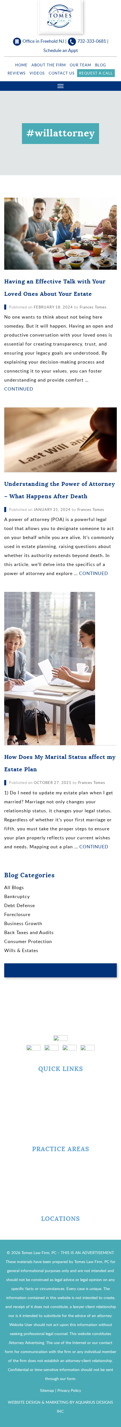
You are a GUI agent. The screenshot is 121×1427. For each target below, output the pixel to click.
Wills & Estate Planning (60, 1203)
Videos (37, 73)
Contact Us (62, 73)
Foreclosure (17, 914)
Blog (100, 64)
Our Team (80, 64)
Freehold (60, 1231)
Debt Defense (19, 905)
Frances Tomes (93, 307)
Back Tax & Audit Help (60, 1171)
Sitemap (47, 1390)
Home (21, 64)
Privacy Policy (69, 1390)
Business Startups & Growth (60, 1192)
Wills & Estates (21, 950)
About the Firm (49, 64)
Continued (18, 389)
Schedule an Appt (60, 50)
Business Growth (23, 923)
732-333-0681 (91, 41)
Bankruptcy (17, 896)
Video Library (60, 1112)
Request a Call (96, 73)
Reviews (17, 73)
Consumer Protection (28, 941)
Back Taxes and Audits (29, 932)
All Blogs (14, 887)
